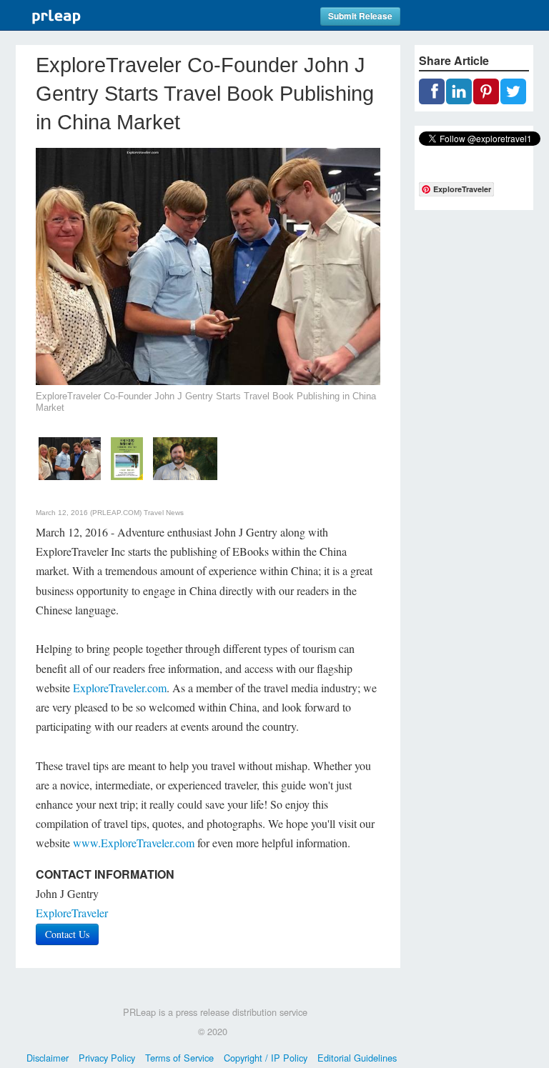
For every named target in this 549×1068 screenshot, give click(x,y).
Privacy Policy (107, 1057)
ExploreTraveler (72, 912)
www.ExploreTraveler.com (133, 842)
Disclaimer (47, 1057)
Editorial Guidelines (357, 1057)
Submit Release (360, 16)
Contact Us (67, 934)
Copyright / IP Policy (265, 1057)
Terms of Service (179, 1057)
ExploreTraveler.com (120, 687)
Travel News (164, 512)
